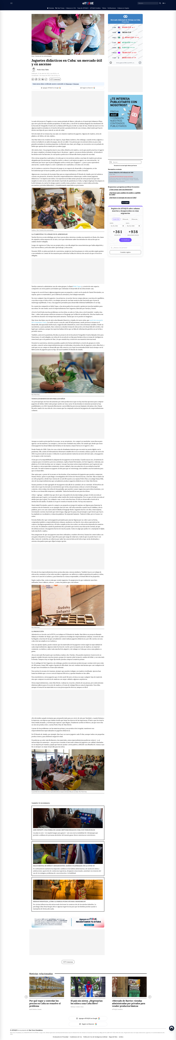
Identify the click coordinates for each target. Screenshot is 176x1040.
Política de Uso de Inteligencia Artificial (95, 1037)
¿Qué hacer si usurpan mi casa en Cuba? (122, 198)
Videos (104, 8)
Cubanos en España (123, 8)
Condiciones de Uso (76, 1037)
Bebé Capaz (77, 286)
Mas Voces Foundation (36, 1030)
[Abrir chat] (171, 1028)
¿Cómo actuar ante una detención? (121, 189)
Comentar (55, 79)
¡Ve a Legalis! (125, 202)
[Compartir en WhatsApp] (33, 79)
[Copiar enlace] (46, 79)
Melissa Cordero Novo (77, 1007)
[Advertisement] (68, 104)
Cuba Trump (60, 8)
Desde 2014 (116, 219)
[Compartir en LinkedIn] (42, 79)
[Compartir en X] (39, 79)
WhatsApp (69, 84)
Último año (125, 219)
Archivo (121, 1037)
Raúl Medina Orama (35, 1009)
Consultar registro (125, 252)
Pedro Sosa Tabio (43, 70)
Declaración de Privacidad (60, 1037)
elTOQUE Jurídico (95, 8)
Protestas (51, 8)
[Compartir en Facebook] (36, 79)
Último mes (134, 219)
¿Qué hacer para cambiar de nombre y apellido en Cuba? (125, 193)
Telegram (76, 84)
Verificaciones (112, 8)
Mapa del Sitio (113, 1037)
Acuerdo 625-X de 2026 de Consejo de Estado (121, 176)
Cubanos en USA (71, 8)
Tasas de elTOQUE (82, 8)
